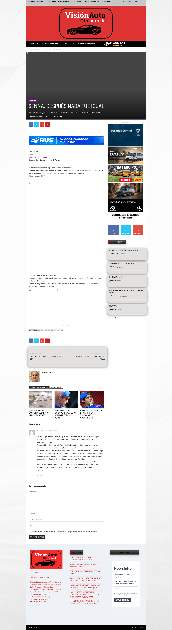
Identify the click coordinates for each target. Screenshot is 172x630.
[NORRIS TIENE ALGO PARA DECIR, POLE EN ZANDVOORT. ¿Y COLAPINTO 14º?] (92, 399)
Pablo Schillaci (114, 253)
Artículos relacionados (39, 387)
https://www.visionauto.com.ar (40, 577)
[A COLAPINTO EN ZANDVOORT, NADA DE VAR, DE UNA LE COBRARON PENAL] (66, 399)
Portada (34, 43)
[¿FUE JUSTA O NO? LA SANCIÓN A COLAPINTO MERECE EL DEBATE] (40, 399)
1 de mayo (41, 330)
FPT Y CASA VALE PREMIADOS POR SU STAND (85, 572)
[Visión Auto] (86, 23)
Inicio (30, 49)
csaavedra (112, 280)
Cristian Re (112, 266)
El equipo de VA (114, 295)
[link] (38, 157)
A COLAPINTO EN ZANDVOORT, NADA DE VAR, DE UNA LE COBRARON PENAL (66, 414)
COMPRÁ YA (113, 306)
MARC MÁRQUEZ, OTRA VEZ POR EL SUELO (90, 357)
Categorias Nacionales (36, 2)
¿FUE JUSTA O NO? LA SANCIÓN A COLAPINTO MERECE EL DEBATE (39, 413)
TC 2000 (65, 43)
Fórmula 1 (37, 49)
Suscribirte (138, 225)
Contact (141, 627)
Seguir (125, 225)
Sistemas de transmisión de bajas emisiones (124, 250)
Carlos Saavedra (37, 116)
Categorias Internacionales (59, 2)
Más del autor (56, 387)
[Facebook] (122, 3)
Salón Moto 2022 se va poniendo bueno (122, 264)
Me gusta (113, 225)
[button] (142, 44)
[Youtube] (141, 3)
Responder (40, 475)
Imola (55, 330)
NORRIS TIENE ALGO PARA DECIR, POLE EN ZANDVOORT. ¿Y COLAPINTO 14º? (91, 414)
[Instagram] (128, 3)
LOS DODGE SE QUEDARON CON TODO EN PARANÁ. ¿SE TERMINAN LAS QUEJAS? (85, 586)
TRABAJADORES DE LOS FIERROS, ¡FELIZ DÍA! (47, 357)
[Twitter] (135, 3)
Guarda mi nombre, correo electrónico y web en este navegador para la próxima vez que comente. (64, 532)
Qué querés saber (80, 2)
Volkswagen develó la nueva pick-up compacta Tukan (83, 565)
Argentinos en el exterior (100, 2)
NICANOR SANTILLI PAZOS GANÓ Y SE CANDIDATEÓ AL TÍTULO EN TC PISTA (84, 602)
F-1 (73, 43)
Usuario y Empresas (86, 43)
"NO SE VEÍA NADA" (115, 277)
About (134, 627)
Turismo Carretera (49, 43)
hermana (48, 330)
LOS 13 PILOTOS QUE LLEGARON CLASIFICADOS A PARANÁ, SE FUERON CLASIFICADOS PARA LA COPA (84, 594)
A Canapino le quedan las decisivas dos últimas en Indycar (126, 291)
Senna (60, 330)
